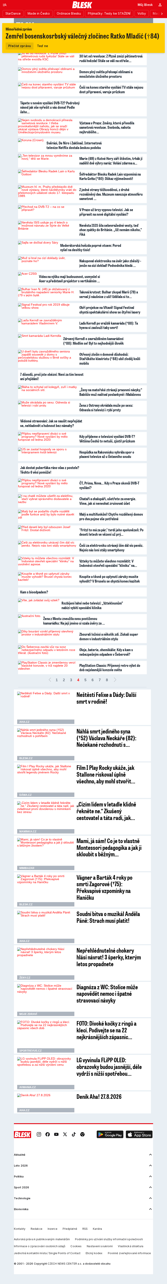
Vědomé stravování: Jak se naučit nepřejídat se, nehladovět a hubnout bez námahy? (51, 423)
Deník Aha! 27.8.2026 (99, 1096)
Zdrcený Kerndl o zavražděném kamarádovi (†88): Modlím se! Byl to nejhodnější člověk (93, 341)
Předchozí (50, 680)
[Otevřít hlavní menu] (5, 5)
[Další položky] (161, 13)
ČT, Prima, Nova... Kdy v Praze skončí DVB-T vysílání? (109, 485)
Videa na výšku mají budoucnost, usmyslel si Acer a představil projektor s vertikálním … (69, 279)
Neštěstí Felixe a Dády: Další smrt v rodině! (106, 697)
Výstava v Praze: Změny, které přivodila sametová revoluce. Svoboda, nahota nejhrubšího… (106, 127)
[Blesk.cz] (82, 4)
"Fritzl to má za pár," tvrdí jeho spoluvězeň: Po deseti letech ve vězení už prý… (111, 532)
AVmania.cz (27, 1087)
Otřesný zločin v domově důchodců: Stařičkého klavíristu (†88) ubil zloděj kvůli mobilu (109, 359)
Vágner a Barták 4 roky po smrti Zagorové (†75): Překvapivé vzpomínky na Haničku (104, 887)
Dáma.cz (25, 794)
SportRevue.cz (30, 1050)
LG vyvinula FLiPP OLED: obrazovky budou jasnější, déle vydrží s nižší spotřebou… (109, 1066)
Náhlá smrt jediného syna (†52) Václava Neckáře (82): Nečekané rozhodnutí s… (106, 738)
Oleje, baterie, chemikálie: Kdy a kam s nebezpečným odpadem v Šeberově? (106, 652)
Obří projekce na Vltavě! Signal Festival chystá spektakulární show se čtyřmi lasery (109, 310)
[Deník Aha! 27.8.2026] (45, 1103)
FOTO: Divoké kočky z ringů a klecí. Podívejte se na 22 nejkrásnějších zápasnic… (107, 1030)
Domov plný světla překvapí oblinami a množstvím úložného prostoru (105, 74)
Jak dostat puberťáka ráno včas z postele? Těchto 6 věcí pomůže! (49, 470)
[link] (39, 1134)
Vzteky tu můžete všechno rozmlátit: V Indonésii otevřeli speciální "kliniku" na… (108, 563)
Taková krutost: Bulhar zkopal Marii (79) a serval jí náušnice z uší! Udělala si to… (108, 294)
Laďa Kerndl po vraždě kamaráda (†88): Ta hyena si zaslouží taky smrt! (108, 325)
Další (115, 680)
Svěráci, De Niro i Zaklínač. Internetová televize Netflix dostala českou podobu (74, 145)
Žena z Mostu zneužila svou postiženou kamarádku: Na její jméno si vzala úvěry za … (74, 621)
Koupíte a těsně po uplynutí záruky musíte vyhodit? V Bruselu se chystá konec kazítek (109, 579)
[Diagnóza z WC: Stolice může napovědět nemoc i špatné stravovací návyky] (45, 1000)
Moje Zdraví (28, 1014)
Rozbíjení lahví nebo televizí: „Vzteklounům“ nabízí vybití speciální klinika (92, 605)
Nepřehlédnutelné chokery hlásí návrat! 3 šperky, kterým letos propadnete (109, 957)
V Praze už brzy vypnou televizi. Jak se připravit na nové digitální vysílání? (106, 212)
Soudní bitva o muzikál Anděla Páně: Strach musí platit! (108, 917)
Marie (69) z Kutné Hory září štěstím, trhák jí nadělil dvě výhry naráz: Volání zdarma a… (110, 161)
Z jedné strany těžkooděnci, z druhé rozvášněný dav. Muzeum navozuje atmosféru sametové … (111, 194)
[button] (110, 1134)
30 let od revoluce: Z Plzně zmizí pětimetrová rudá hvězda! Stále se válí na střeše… (110, 58)
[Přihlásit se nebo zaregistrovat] (160, 5)
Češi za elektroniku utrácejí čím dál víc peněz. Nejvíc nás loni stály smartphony (111, 547)
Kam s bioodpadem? (34, 592)
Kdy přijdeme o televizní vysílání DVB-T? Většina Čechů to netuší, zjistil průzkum (107, 439)
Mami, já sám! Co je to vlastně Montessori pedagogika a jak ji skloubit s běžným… (109, 847)
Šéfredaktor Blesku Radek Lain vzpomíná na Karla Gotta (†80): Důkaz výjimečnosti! (110, 176)
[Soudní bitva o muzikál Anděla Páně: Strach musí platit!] (45, 927)
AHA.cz (24, 721)
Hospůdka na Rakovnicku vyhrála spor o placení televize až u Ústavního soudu (106, 454)
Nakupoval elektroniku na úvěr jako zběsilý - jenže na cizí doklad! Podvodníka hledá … (110, 263)
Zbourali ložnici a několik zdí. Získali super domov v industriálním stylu (108, 636)
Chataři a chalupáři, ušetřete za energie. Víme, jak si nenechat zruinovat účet (107, 501)
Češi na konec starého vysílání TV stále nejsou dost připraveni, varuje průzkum (111, 89)
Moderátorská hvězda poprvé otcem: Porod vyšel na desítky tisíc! (90, 247)
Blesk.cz (25, 758)
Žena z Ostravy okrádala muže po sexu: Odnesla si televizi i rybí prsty (106, 407)
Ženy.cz (24, 977)
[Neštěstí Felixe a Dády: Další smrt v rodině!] (45, 708)
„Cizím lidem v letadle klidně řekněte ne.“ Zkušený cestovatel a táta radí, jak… (106, 811)
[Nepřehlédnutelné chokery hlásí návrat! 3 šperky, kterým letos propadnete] (45, 963)
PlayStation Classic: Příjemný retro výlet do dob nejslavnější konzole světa (109, 667)
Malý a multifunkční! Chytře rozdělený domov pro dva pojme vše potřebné (111, 516)
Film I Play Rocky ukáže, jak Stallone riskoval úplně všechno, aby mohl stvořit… (106, 774)
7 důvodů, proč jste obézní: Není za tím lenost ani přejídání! (52, 376)
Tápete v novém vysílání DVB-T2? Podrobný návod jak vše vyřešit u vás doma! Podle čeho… (50, 107)
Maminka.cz (27, 831)
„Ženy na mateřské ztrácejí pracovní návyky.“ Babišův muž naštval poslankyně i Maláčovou (110, 392)
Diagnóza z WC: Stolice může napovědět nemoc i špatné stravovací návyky (107, 993)
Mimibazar (26, 868)
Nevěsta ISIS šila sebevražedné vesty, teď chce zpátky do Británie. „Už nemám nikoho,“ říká (110, 230)
